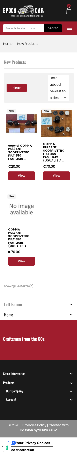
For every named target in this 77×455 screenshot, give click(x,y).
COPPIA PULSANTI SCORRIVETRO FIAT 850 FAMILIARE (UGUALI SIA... (53, 152)
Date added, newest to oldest (58, 88)
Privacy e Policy (34, 425)
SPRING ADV (47, 430)
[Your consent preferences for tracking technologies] (7, 448)
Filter (14, 86)
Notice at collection (19, 450)
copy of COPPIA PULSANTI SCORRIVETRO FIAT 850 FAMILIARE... (20, 152)
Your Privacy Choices (33, 443)
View (21, 175)
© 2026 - (16, 425)
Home (8, 314)
